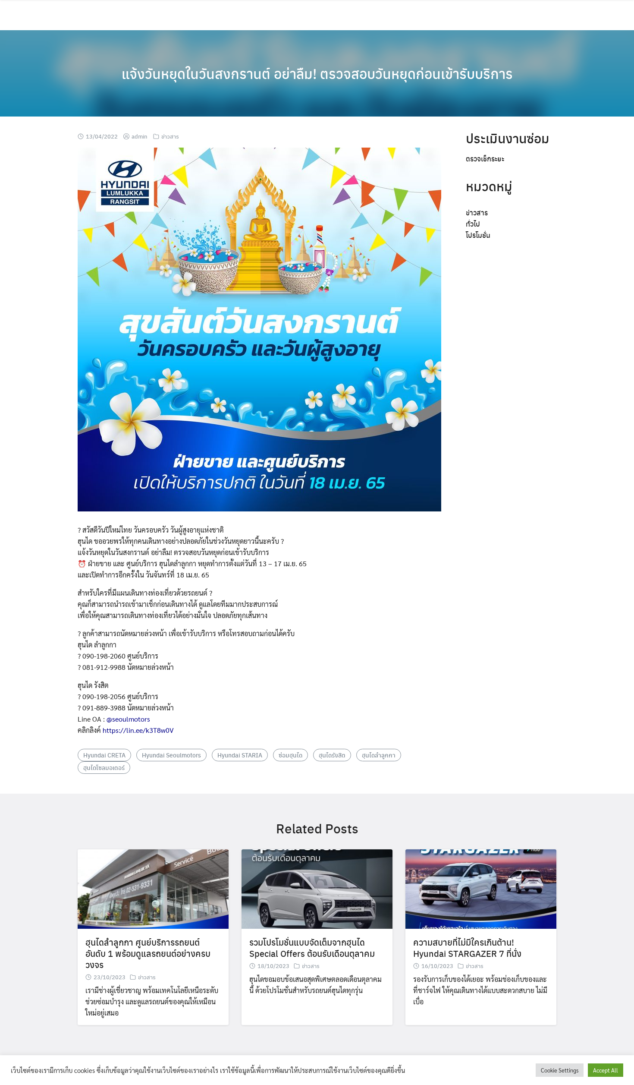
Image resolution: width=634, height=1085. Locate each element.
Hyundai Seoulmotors (171, 755)
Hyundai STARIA (239, 755)
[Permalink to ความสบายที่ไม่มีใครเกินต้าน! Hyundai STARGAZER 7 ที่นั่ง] (480, 888)
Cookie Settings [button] (559, 1070)
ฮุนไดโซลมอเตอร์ (104, 767)
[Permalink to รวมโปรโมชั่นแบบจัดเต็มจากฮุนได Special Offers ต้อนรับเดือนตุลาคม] (317, 888)
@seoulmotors (128, 718)
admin (140, 136)
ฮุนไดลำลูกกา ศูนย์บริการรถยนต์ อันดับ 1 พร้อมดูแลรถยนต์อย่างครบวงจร (147, 953)
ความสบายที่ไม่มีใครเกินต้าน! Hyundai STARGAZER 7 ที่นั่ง (467, 947)
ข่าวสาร (170, 136)
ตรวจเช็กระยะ (485, 159)
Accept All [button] (605, 1070)
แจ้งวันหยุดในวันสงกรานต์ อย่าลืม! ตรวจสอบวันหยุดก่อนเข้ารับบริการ (317, 73)
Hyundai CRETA (104, 755)
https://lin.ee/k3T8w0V (138, 730)
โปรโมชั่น (478, 235)
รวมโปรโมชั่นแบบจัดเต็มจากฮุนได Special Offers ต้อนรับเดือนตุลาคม (312, 947)
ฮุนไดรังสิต (332, 755)
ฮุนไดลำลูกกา (378, 755)
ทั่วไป (473, 224)
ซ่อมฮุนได (290, 755)
